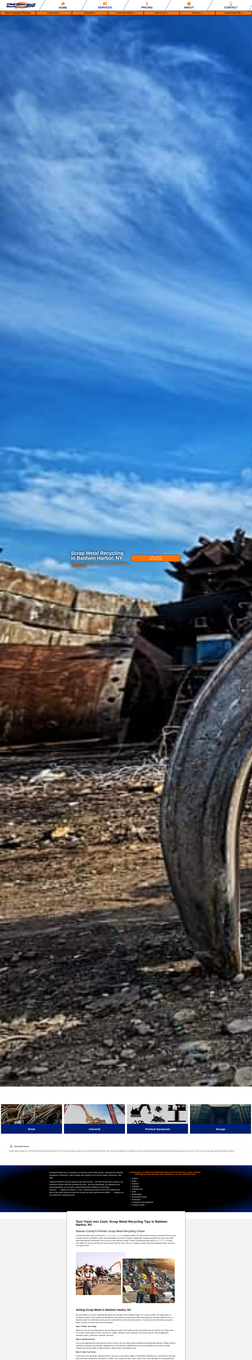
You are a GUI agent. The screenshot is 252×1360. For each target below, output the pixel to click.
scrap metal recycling (114, 1235)
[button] (3, 1148)
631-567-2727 (161, 1240)
